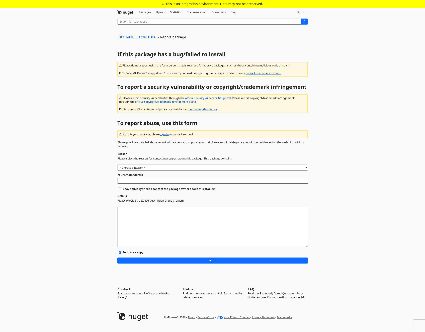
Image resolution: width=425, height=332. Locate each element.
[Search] (304, 22)
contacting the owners (203, 109)
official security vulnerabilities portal (208, 98)
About (191, 317)
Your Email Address (130, 175)
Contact (123, 289)
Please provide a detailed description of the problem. (150, 200)
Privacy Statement (263, 317)
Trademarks (284, 317)
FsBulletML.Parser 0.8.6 (136, 37)
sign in (164, 134)
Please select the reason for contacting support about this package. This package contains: (174, 158)
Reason (122, 154)
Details (122, 196)
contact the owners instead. (263, 73)
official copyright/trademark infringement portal (166, 102)
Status (188, 289)
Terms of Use (206, 317)
